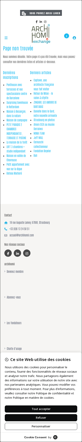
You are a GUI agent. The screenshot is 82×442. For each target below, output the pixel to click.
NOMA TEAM (39, 133)
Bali (35, 155)
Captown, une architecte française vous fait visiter (44, 84)
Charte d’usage (14, 348)
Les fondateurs (14, 323)
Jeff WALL (38, 137)
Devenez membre (15, 271)
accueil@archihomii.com (22, 235)
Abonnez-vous (14, 297)
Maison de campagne (17, 120)
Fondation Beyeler (42, 151)
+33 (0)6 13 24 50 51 (19, 228)
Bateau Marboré (14, 173)
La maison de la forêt (17, 142)
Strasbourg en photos (44, 120)
